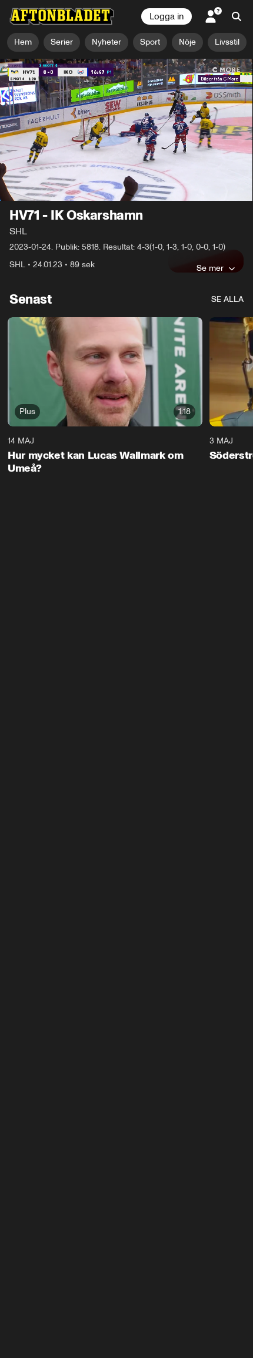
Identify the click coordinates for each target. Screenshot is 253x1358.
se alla (227, 299)
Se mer (210, 268)
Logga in (166, 16)
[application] (126, 130)
